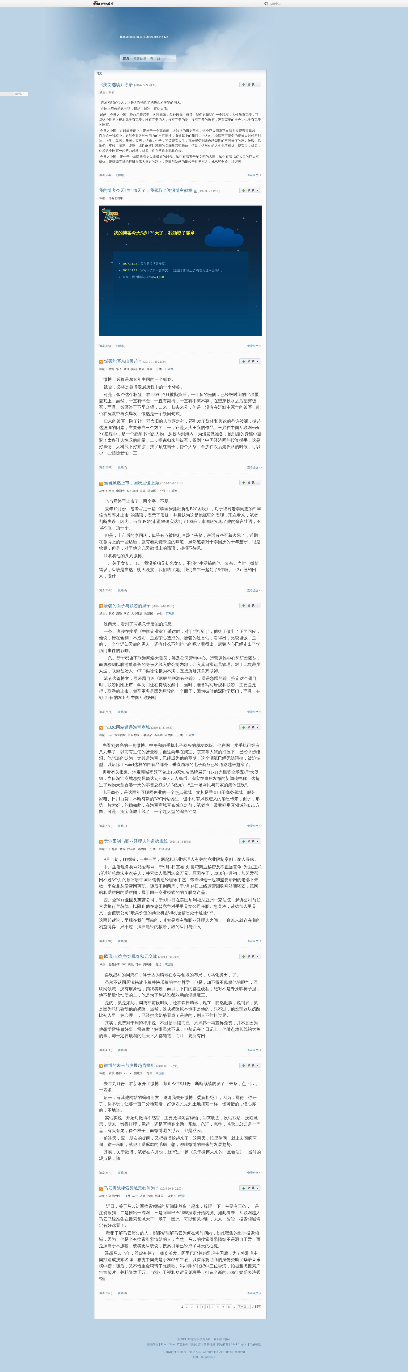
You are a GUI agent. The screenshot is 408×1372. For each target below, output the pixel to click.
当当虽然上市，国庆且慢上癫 (131, 482)
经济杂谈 (164, 849)
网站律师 (223, 1344)
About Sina (168, 1344)
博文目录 (139, 58)
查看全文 (253, 175)
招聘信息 (209, 1344)
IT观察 (169, 369)
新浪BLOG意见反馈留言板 (194, 1339)
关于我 (155, 58)
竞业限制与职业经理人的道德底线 (136, 841)
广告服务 (182, 1344)
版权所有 (210, 1357)
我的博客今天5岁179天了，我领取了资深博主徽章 (145, 190)
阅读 (102, 175)
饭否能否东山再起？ (123, 361)
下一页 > (243, 1306)
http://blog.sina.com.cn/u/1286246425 (144, 36)
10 (229, 1306)
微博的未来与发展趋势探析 (129, 1065)
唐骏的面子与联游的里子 (127, 605)
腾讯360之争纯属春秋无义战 (130, 956)
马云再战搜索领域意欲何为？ (131, 1188)
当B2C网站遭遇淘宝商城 (127, 727)
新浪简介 (152, 1344)
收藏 (119, 175)
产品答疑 (255, 1344)
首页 (126, 58)
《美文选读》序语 (116, 84)
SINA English (239, 1344)
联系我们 (196, 1344)
